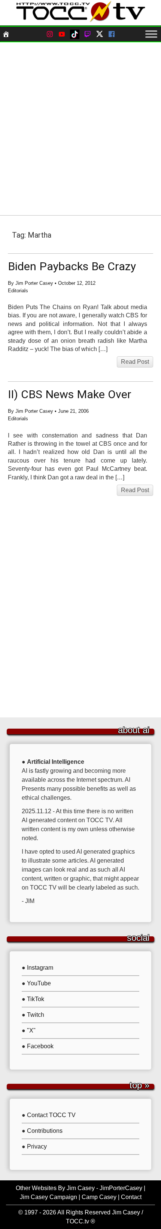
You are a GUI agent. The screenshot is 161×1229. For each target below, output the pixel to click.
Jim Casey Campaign (48, 1197)
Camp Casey (99, 1197)
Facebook (40, 1046)
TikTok (35, 999)
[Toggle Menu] (151, 33)
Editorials (18, 290)
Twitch (35, 1015)
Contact (131, 1197)
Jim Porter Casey (34, 283)
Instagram (40, 967)
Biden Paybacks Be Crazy (72, 266)
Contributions (45, 1131)
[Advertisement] (80, 128)
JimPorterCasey (121, 1188)
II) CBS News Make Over (69, 394)
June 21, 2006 (73, 411)
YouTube (39, 983)
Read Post (135, 362)
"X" (31, 1030)
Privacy (37, 1146)
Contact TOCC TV (51, 1115)
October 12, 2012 (76, 283)
